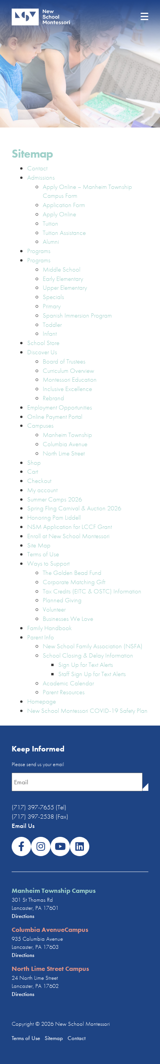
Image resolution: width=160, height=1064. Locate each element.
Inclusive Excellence (67, 388)
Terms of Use (43, 554)
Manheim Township (67, 434)
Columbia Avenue (65, 444)
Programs (38, 250)
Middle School (61, 269)
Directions (23, 916)
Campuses (40, 425)
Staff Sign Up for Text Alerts (92, 674)
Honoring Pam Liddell (54, 517)
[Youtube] (60, 846)
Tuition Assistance (64, 232)
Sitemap (53, 1038)
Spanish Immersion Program (77, 315)
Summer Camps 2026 (54, 499)
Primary (52, 306)
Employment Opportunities (59, 407)
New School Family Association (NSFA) (93, 646)
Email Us (23, 825)
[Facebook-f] (21, 846)
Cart (32, 471)
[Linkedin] (79, 846)
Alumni (51, 241)
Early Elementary (63, 278)
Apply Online (59, 214)
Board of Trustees (64, 361)
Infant (50, 333)
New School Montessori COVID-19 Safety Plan (87, 710)
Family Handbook (49, 628)
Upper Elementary (65, 287)
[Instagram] (40, 846)
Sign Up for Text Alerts (85, 664)
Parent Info (40, 637)
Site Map (38, 545)
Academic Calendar (68, 683)
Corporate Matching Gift (74, 582)
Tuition (50, 223)
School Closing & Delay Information (88, 655)
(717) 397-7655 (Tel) (39, 807)
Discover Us (42, 352)
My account (42, 490)
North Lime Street (64, 453)
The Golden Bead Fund (72, 572)
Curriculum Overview (68, 370)
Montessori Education (70, 379)
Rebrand (53, 398)
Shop (34, 462)
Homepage (41, 701)
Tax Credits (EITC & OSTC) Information (92, 591)
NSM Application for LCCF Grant (69, 526)
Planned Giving (62, 600)
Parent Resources (64, 692)
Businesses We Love (68, 618)
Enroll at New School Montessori (68, 536)
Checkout (39, 480)
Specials (53, 296)
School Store (43, 342)
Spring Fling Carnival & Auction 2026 (74, 508)
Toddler (52, 324)
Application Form (64, 205)
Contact (37, 168)
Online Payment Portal (54, 416)
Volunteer (54, 609)
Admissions (41, 177)
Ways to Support (48, 563)
